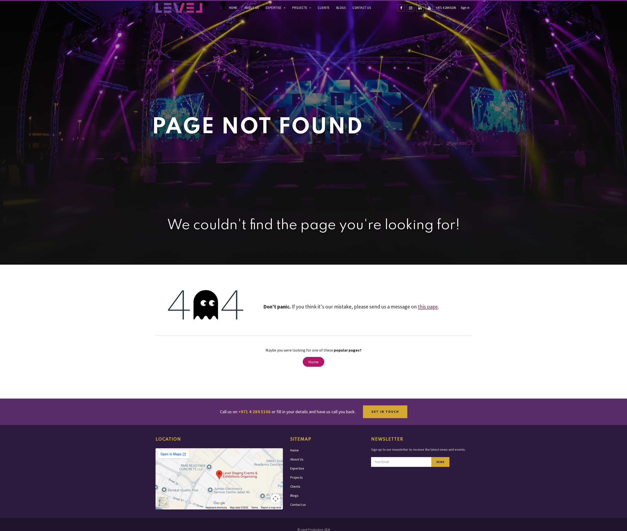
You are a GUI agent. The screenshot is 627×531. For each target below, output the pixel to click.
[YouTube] (429, 8)
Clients (323, 8)
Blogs (341, 8)
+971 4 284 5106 (446, 8)
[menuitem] (233, 7)
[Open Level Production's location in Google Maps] (219, 479)
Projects (300, 8)
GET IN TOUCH (385, 412)
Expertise (274, 8)
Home (233, 8)
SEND (440, 462)
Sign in (465, 8)
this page (428, 306)
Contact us (361, 8)
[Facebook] (401, 8)
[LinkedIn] (419, 8)
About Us (251, 8)
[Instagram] (410, 8)
